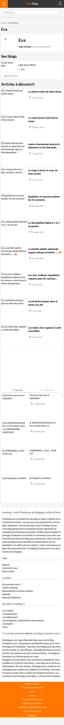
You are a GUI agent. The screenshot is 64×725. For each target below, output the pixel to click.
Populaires (48, 390)
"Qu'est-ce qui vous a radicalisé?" (39, 397)
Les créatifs (7, 610)
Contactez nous (9, 568)
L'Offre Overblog (10, 588)
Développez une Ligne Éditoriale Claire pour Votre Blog (28, 640)
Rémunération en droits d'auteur (17, 591)
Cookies (32, 695)
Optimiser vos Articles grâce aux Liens (20, 656)
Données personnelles (32, 699)
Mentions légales (32, 684)
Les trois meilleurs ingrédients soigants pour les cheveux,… (44, 277)
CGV (32, 691)
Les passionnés (9, 614)
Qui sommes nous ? (11, 584)
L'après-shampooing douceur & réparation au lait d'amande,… (44, 146)
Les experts (7, 624)
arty (34, 47)
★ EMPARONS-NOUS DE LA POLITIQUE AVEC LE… (42, 424)
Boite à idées (8, 571)
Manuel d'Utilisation (11, 597)
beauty (40, 47)
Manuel (5, 565)
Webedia (6, 594)
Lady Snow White (27, 65)
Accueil (4, 23)
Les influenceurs (10, 617)
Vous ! (5, 627)
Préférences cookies (32, 703)
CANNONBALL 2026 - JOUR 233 (42, 452)
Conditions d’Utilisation (33, 687)
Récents (19, 390)
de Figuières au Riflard (40, 478)
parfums (47, 47)
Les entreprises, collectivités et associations (23, 620)
